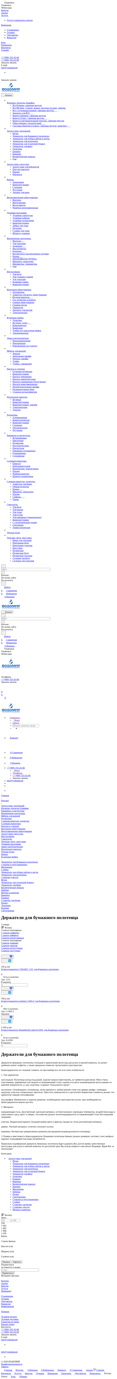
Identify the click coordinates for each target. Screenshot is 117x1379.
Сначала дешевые (9, 943)
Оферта (4, 1366)
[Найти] (3, 583)
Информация (7, 1306)
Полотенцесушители (11, 849)
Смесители (6, 839)
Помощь (5, 1311)
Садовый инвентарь (11, 823)
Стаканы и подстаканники (14, 864)
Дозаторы (6, 905)
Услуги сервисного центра (20, 20)
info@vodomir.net (9, 68)
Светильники (7, 910)
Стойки (5, 869)
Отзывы (11, 32)
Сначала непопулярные (12, 938)
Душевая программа (11, 844)
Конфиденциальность (11, 1364)
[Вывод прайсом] (6, 953)
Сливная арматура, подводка (15, 821)
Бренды (5, 1286)
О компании (13, 30)
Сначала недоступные (12, 948)
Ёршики (5, 898)
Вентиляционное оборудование (16, 831)
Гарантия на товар (10, 1322)
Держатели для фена (11, 885)
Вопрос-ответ (7, 1324)
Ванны (4, 854)
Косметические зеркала (12, 887)
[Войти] (2, 688)
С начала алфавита (10, 933)
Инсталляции (7, 836)
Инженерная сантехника (13, 813)
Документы (12, 35)
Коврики (5, 895)
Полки (4, 903)
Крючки (5, 908)
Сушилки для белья (10, 900)
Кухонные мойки (9, 857)
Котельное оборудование (13, 829)
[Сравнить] (6, 961)
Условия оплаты (9, 1316)
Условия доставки (10, 1319)
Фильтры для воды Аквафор (15, 808)
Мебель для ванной (10, 816)
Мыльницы (6, 867)
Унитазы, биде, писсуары (13, 841)
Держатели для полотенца (14, 875)
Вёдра (4, 880)
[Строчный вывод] (4, 953)
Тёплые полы (7, 852)
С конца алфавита (10, 935)
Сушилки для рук (9, 877)
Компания (6, 1291)
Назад (17, 720)
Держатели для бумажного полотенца (31, 1163)
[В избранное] (7, 957)
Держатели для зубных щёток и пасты (19, 872)
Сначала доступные (10, 950)
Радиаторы (6, 818)
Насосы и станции (10, 826)
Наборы (5, 890)
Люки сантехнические (12, 846)
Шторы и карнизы (10, 892)
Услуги (4, 1288)
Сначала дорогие (9, 945)
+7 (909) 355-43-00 (10, 57)
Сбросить (17, 1262)
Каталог (5, 1281)
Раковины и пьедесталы (12, 811)
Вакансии (11, 37)
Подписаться (8, 1273)
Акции (4, 1283)
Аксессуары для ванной (20, 1158)
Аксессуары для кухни (12, 834)
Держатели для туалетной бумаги (17, 882)
